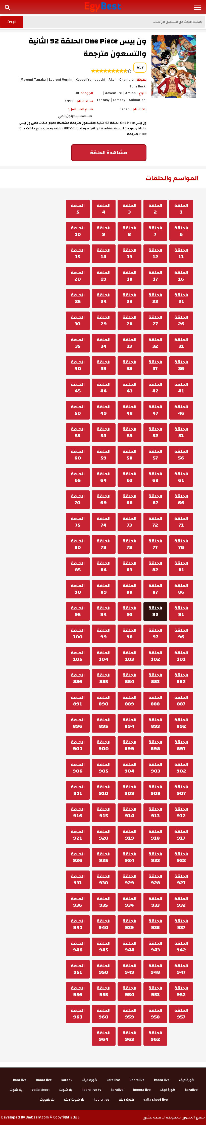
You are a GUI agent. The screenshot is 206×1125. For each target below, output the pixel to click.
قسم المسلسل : (80, 109)
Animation (137, 100)
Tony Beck (137, 86)
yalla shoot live (155, 1099)
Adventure (113, 93)
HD (77, 93)
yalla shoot (41, 1090)
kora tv (66, 1080)
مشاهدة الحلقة (108, 152)
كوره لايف (89, 1080)
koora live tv (91, 1090)
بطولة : (140, 79)
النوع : (141, 93)
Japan (125, 109)
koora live (162, 1080)
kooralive (137, 1080)
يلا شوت (65, 1090)
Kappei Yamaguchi (90, 79)
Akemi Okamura (121, 79)
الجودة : (87, 93)
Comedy (119, 100)
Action (130, 93)
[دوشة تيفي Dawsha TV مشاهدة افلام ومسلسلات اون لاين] (103, 7)
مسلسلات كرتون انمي (75, 116)
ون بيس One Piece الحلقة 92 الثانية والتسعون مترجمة (87, 47)
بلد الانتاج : (138, 109)
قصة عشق (152, 1117)
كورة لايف (186, 1080)
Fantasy (103, 100)
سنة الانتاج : (84, 101)
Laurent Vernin (60, 79)
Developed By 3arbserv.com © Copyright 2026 (40, 1117)
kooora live (142, 1090)
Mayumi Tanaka (33, 79)
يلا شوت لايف (74, 1099)
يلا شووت (47, 1099)
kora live (113, 1080)
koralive (191, 1090)
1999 (69, 101)
